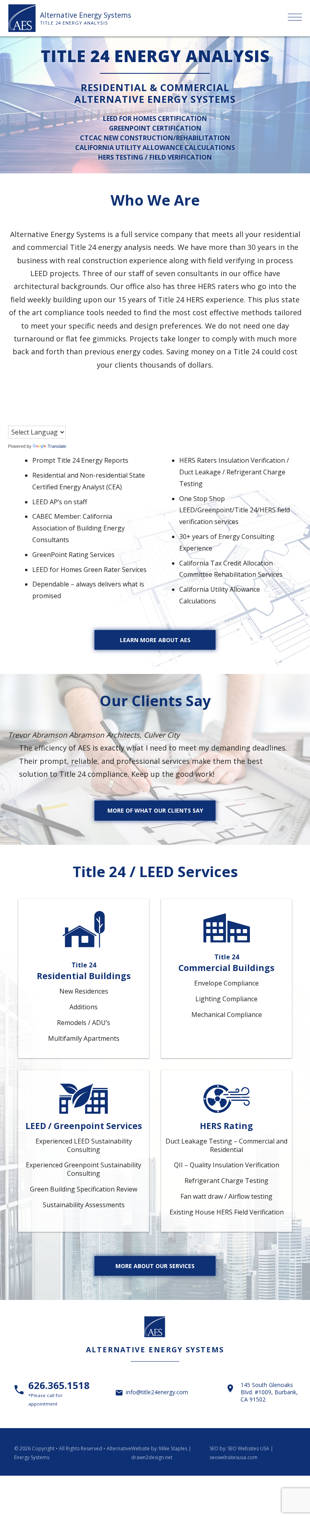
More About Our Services (155, 1266)
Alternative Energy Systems (85, 15)
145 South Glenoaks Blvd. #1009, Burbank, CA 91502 (269, 1392)
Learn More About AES (155, 640)
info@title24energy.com (157, 1392)
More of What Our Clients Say (155, 810)
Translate (57, 446)
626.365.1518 (59, 1393)
